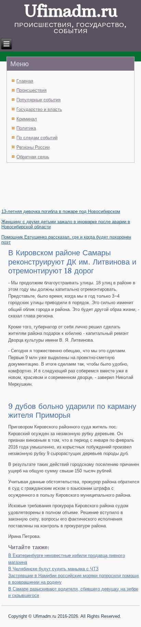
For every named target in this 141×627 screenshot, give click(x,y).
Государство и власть (39, 109)
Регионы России (33, 147)
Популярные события (38, 99)
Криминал (26, 119)
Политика (26, 128)
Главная (24, 81)
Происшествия (31, 90)
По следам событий (36, 137)
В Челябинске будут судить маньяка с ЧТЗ (53, 568)
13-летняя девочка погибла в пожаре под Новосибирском (60, 211)
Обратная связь (32, 156)
